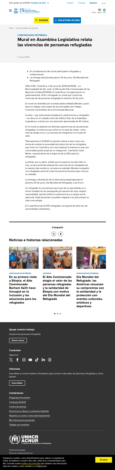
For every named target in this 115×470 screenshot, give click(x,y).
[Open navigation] (10, 11)
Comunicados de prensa (27, 28)
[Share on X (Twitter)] (53, 233)
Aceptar (104, 460)
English (70, 2)
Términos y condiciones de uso (21, 453)
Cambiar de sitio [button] (38, 2)
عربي (103, 2)
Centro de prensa (17, 406)
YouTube (30, 360)
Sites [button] (104, 12)
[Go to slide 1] (55, 314)
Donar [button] (99, 12)
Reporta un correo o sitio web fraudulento (29, 415)
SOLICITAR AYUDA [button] (69, 20)
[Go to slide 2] (58, 314)
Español (93, 2)
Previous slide (12, 258)
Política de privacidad (17, 450)
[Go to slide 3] (61, 314)
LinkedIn (43, 360)
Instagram (24, 360)
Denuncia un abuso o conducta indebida (29, 411)
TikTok (37, 360)
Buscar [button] (94, 12)
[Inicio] (23, 11)
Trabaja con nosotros (19, 424)
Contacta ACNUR (17, 402)
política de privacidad (31, 464)
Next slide (103, 258)
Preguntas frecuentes (19, 397)
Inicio (11, 28)
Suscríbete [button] (17, 383)
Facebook (17, 360)
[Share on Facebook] (60, 233)
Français (81, 2)
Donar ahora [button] (18, 340)
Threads (49, 360)
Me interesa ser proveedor (22, 420)
